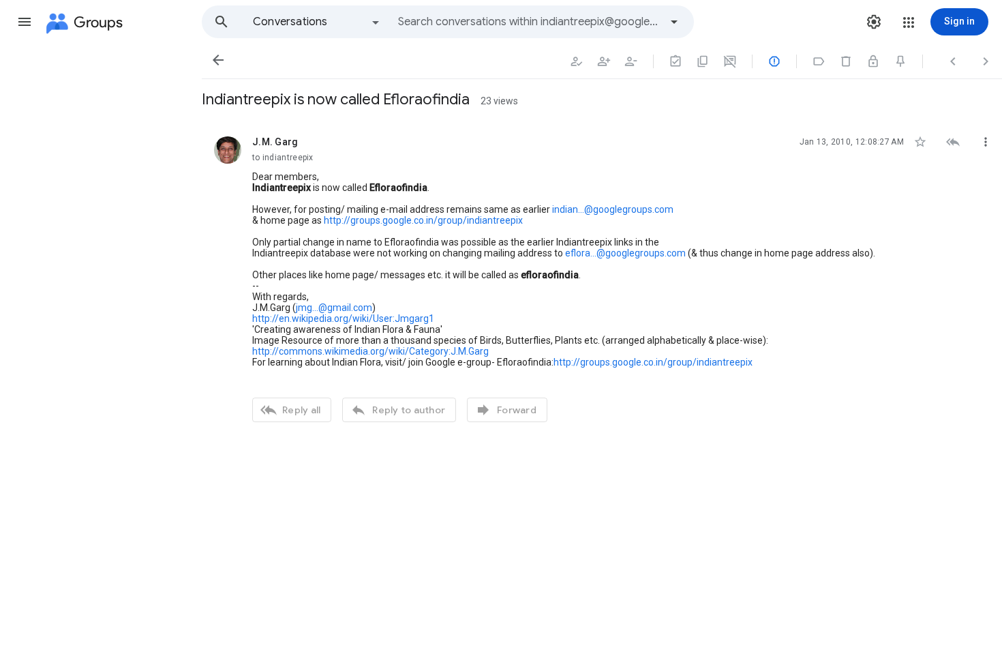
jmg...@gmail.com (334, 307)
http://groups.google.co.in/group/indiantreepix (423, 220)
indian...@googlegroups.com (612, 209)
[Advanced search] (674, 22)
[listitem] (602, 277)
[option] (317, 22)
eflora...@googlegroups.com (625, 253)
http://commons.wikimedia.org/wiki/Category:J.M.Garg (370, 351)
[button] (24, 21)
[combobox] (529, 22)
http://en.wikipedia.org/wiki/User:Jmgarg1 (343, 318)
